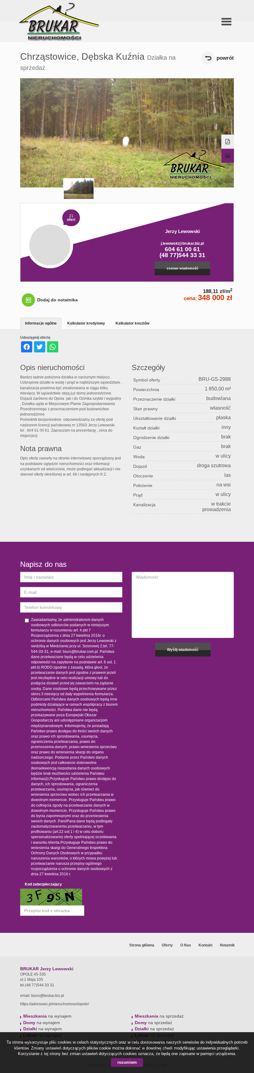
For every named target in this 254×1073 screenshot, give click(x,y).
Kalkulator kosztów (132, 323)
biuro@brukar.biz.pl (47, 995)
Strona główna (141, 945)
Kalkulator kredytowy (86, 323)
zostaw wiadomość (182, 268)
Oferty (167, 945)
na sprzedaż (159, 1016)
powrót (225, 58)
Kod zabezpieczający (43, 884)
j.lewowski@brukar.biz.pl (182, 243)
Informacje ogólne (41, 323)
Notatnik (227, 945)
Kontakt (205, 945)
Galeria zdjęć (227, 156)
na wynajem (47, 1016)
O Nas (185, 945)
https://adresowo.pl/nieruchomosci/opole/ (54, 1004)
